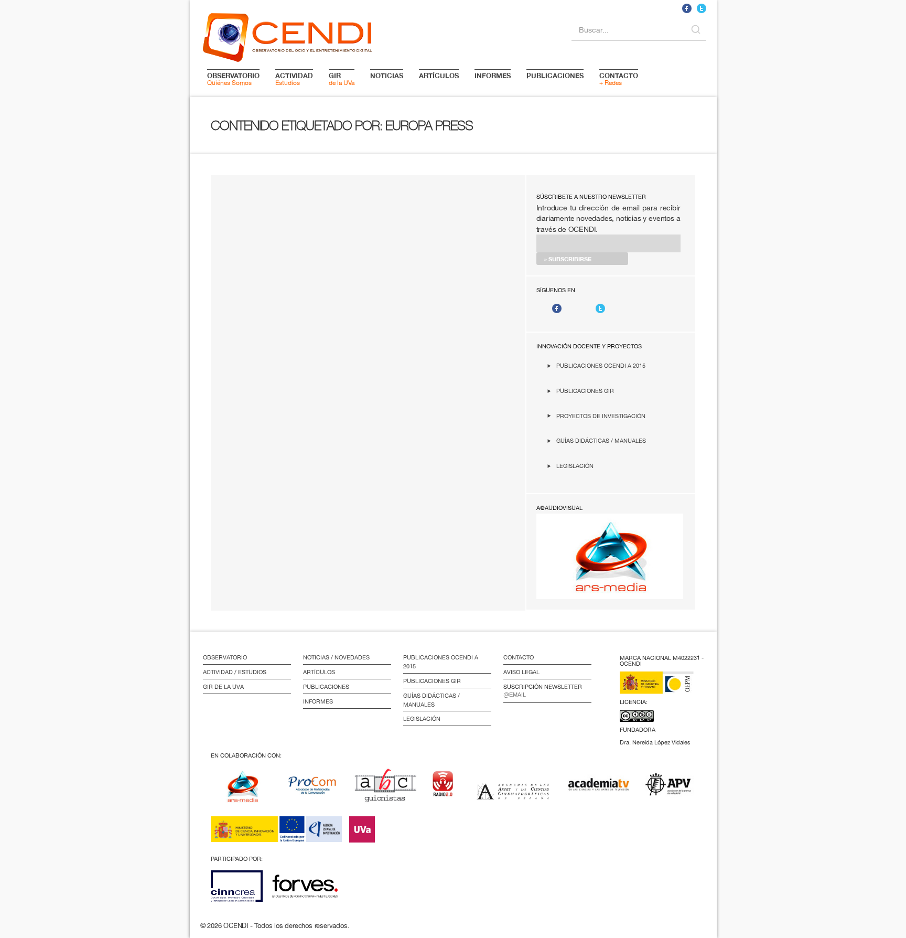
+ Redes (618, 78)
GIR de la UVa (223, 687)
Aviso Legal (521, 672)
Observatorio (225, 657)
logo (287, 36)
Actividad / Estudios (234, 672)
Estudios (294, 78)
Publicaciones (326, 687)
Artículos (319, 672)
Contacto (518, 657)
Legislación (575, 465)
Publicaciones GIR (585, 390)
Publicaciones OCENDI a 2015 (600, 365)
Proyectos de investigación (600, 415)
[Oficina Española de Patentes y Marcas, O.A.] (664, 689)
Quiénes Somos (233, 78)
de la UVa (341, 78)
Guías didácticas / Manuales (601, 440)
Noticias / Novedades (336, 657)
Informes (318, 701)
